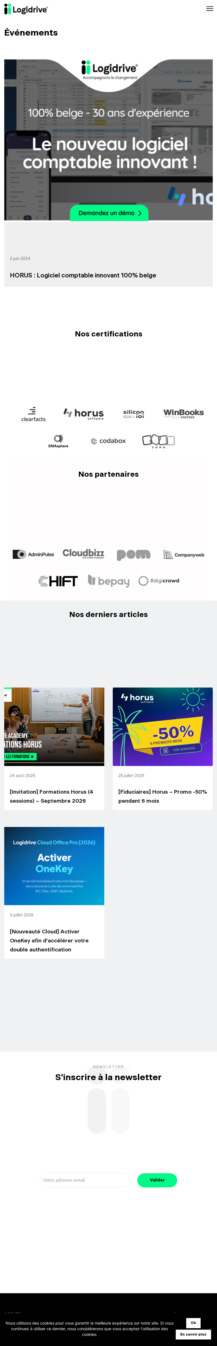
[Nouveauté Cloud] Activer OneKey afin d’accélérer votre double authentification (49, 941)
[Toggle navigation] (209, 8)
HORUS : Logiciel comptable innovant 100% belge (83, 275)
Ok (193, 1323)
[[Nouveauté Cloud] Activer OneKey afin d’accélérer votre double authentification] (54, 866)
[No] (210, 1329)
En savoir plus (193, 1334)
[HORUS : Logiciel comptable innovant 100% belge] (108, 140)
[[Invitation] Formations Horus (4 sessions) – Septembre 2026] (54, 727)
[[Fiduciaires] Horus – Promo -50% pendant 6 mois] (163, 727)
